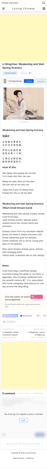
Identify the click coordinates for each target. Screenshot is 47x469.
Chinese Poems (10, 73)
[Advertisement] (23, 37)
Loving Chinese (30, 453)
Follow (29, 81)
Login (24, 420)
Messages (41, 81)
